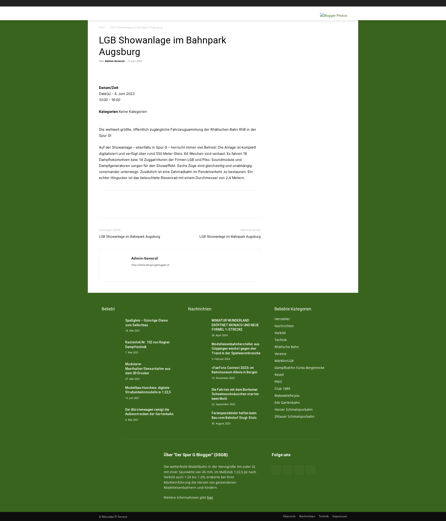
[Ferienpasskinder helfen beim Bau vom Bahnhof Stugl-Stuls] (196, 419)
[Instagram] (325, 3)
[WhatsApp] (185, 71)
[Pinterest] (174, 71)
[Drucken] (132, 71)
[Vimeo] (338, 3)
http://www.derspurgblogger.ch (150, 265)
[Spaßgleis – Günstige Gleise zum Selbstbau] (110, 326)
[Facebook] (318, 3)
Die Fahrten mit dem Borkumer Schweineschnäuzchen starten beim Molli (235, 394)
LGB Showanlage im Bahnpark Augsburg (129, 236)
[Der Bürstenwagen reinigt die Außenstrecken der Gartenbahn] (110, 415)
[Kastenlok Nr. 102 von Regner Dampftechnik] (110, 348)
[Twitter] (331, 3)
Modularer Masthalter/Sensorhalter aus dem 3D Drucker (148, 368)
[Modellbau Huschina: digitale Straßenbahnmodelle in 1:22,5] (110, 393)
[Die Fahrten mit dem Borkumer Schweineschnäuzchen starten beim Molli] (196, 395)
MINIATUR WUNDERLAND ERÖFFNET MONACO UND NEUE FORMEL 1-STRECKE (235, 325)
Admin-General (115, 61)
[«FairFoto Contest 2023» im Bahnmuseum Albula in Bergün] (196, 373)
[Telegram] (196, 71)
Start (102, 27)
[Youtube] (344, 3)
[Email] (142, 71)
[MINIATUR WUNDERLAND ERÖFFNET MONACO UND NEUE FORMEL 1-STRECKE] (196, 326)
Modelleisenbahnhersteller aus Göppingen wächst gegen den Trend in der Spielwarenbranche (236, 348)
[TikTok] (299, 469)
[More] (207, 71)
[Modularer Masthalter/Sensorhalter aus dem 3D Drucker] (110, 370)
